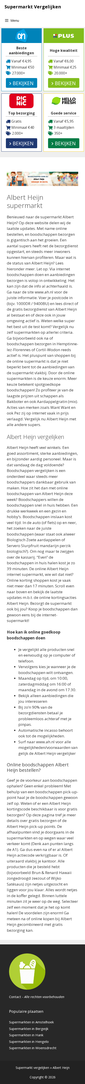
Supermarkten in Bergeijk (28, 1028)
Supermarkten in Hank (26, 1035)
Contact (15, 996)
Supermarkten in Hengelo (29, 1041)
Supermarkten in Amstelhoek (31, 1022)
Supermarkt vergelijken (32, 1067)
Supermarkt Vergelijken (33, 7)
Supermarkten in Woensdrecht (32, 1048)
